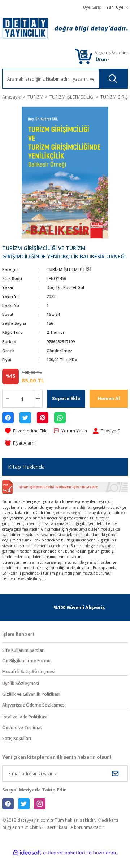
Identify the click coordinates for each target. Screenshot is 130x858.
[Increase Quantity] (37, 398)
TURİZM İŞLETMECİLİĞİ (69, 269)
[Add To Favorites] (26, 431)
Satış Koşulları (16, 738)
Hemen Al (109, 398)
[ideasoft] (27, 853)
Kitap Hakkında (26, 466)
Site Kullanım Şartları (23, 650)
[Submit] (115, 773)
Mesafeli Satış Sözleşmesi (28, 671)
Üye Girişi (92, 7)
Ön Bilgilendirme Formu (26, 660)
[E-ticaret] (64, 852)
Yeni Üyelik (117, 7)
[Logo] (65, 28)
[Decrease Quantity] (7, 398)
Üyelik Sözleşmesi (20, 683)
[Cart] (83, 55)
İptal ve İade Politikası (24, 716)
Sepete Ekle (66, 398)
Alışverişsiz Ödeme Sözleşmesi (34, 705)
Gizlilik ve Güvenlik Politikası (31, 694)
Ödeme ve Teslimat (22, 727)
